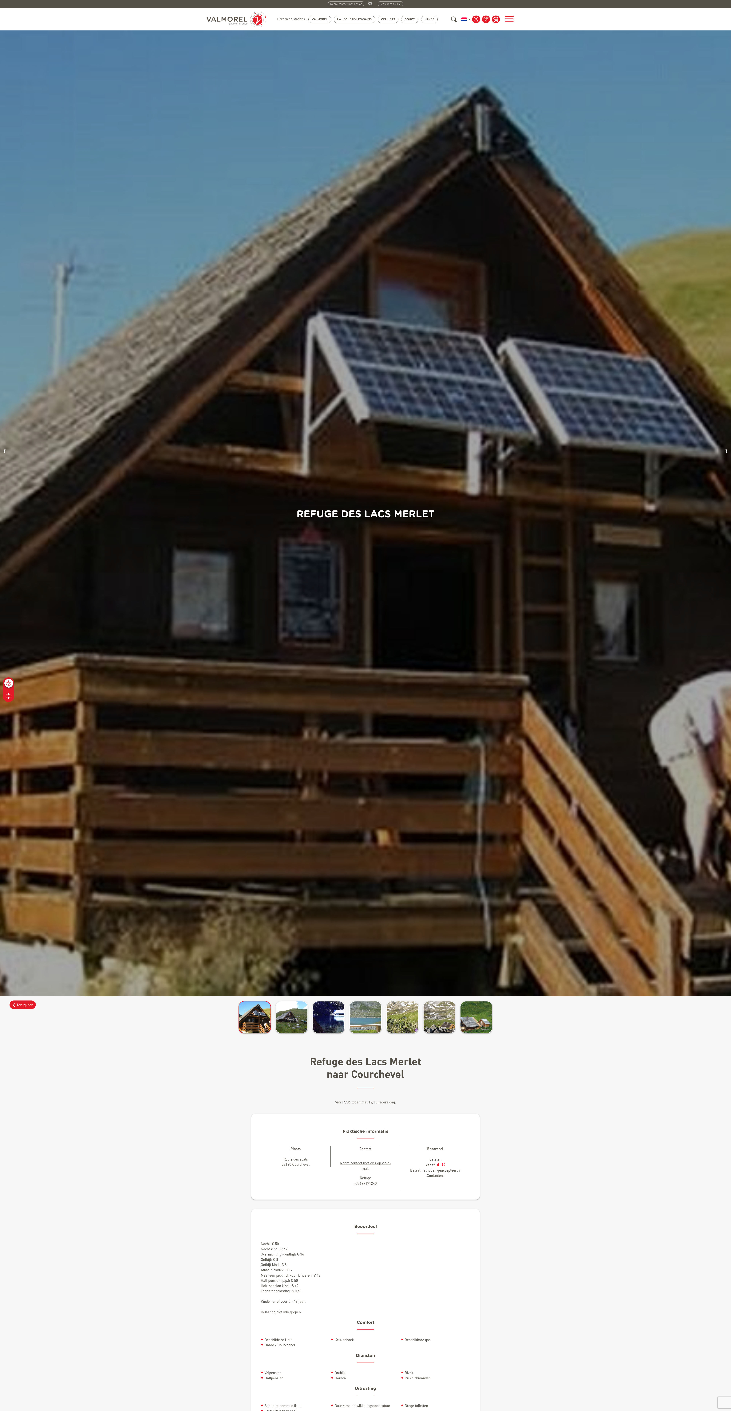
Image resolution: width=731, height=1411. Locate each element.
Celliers (388, 19)
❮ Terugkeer (23, 1004)
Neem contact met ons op (346, 4)
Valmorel (320, 19)
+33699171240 (365, 1183)
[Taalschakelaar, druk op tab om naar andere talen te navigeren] (465, 19)
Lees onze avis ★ (390, 4)
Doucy (410, 19)
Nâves (429, 19)
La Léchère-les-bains (354, 19)
